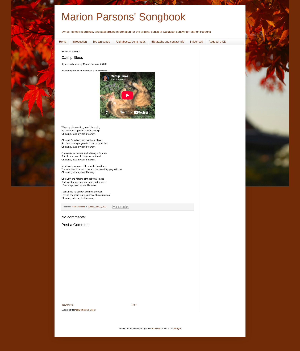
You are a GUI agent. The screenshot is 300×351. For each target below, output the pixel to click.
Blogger (177, 328)
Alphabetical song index (130, 41)
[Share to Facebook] (124, 207)
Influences (196, 41)
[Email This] (114, 207)
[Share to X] (120, 207)
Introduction (79, 41)
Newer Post (67, 305)
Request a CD (217, 41)
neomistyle (155, 328)
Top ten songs (101, 41)
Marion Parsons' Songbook (123, 17)
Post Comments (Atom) (85, 310)
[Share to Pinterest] (127, 207)
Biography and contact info (167, 41)
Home (62, 41)
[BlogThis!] (117, 207)
